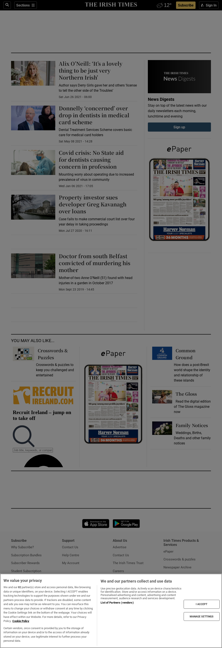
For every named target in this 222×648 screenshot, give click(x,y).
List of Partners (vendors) (117, 602)
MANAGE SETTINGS (202, 616)
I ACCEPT (201, 604)
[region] (111, 611)
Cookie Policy (20, 621)
